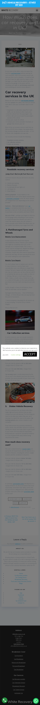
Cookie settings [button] (16, 355)
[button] (36, 701)
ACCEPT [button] (30, 354)
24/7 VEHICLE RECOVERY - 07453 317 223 (19, 4)
